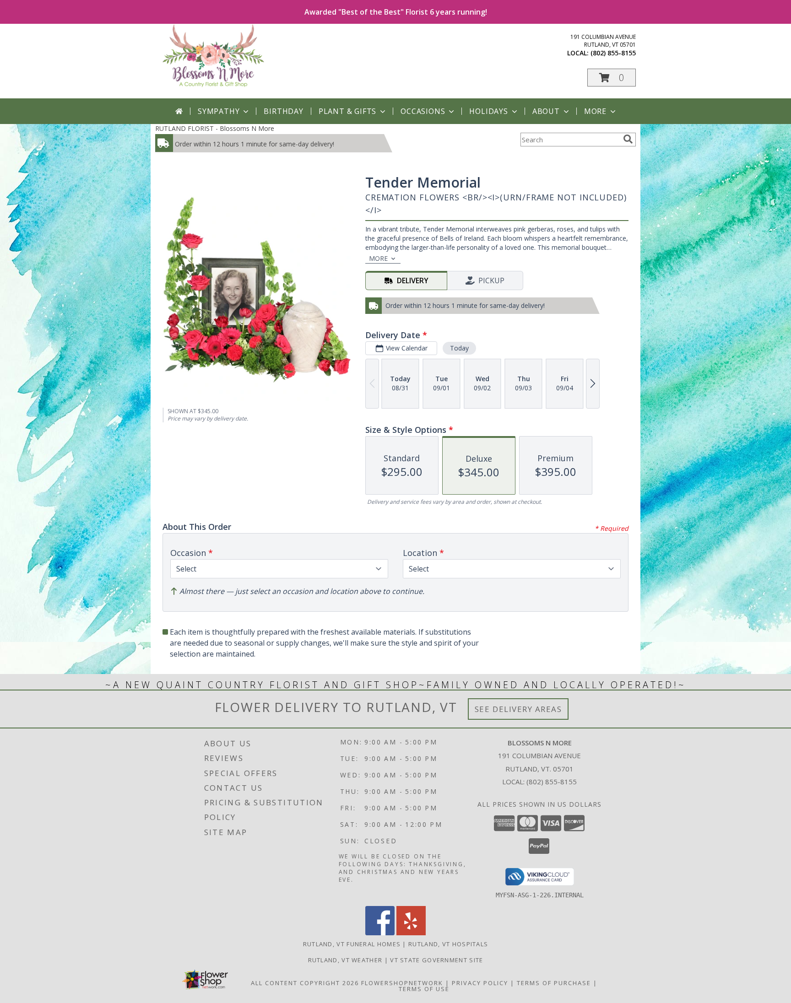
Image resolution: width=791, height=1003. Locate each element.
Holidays (488, 111)
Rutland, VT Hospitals (448, 944)
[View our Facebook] (380, 932)
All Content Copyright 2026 (305, 983)
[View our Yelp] (411, 932)
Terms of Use (424, 989)
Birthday (283, 111)
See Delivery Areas (518, 709)
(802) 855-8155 (613, 53)
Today (459, 348)
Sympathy (218, 111)
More (595, 111)
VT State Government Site (436, 960)
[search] (628, 139)
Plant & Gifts (347, 111)
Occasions (423, 111)
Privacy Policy (480, 983)
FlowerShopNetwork (402, 983)
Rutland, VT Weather (345, 960)
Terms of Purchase (554, 983)
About (546, 111)
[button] (611, 77)
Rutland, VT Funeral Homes (352, 944)
